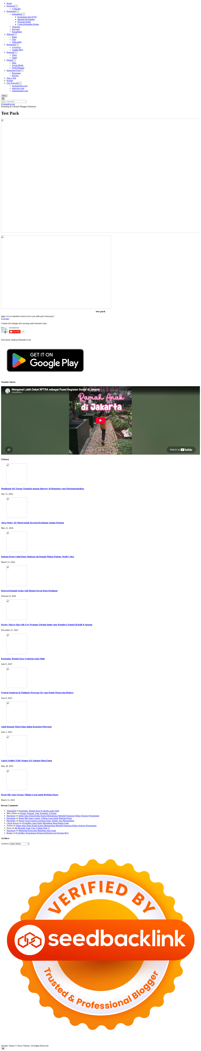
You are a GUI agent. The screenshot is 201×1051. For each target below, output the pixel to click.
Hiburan (10, 34)
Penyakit (16, 29)
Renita (9, 833)
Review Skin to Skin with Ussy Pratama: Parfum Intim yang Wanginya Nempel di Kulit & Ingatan (46, 624)
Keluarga (10, 6)
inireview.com (18, 88)
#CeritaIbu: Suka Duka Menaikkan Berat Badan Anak (45, 823)
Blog (14, 63)
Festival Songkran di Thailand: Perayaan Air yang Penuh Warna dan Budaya (37, 692)
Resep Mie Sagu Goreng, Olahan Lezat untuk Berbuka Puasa (29, 795)
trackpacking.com (19, 86)
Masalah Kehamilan (26, 19)
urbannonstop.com (20, 91)
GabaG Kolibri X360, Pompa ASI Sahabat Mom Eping (26, 760)
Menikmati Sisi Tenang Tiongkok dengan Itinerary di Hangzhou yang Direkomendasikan (42, 488)
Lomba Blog (17, 50)
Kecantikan (17, 32)
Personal (10, 52)
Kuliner (10, 80)
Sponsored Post (13, 70)
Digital (9, 60)
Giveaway (16, 47)
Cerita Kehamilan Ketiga (28, 24)
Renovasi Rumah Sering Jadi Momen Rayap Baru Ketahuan (29, 591)
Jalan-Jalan (16, 42)
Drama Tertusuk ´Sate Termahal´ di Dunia (38, 813)
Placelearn (11, 816)
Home (9, 3)
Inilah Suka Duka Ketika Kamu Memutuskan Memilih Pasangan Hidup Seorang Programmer (59, 816)
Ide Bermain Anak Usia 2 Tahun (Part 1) (32, 828)
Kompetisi (11, 44)
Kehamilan (16, 14)
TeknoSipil (11, 811)
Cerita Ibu (16, 9)
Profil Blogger (18, 68)
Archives (5, 843)
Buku (14, 37)
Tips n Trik (11, 78)
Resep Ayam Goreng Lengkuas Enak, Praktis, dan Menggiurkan (46, 821)
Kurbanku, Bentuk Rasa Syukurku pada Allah (23, 659)
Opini (14, 57)
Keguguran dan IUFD (27, 17)
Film (14, 39)
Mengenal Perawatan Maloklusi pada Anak (37, 830)
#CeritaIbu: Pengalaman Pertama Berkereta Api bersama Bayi (42, 833)
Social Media (17, 65)
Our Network (12, 83)
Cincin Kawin (13, 823)
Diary (14, 55)
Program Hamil (24, 22)
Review (15, 75)
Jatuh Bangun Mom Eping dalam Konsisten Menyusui (26, 727)
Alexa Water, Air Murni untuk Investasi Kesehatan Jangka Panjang (32, 523)
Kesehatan (11, 11)
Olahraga (16, 27)
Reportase (16, 73)
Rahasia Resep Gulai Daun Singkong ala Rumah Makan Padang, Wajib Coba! (37, 556)
